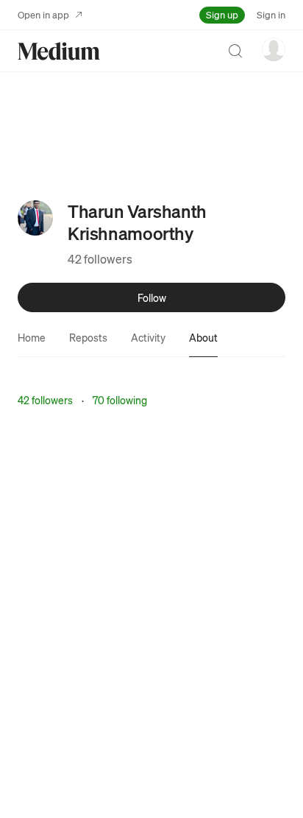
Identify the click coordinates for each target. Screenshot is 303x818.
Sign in (271, 14)
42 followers (100, 259)
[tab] (32, 337)
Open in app (43, 14)
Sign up (222, 14)
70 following (120, 399)
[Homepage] (59, 51)
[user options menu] (273, 49)
